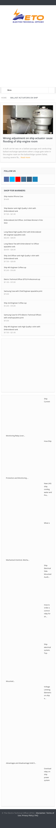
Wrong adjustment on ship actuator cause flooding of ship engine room (28, 140)
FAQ (36, 815)
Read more (26, 157)
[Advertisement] (28, 58)
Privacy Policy (28, 815)
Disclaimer (40, 813)
